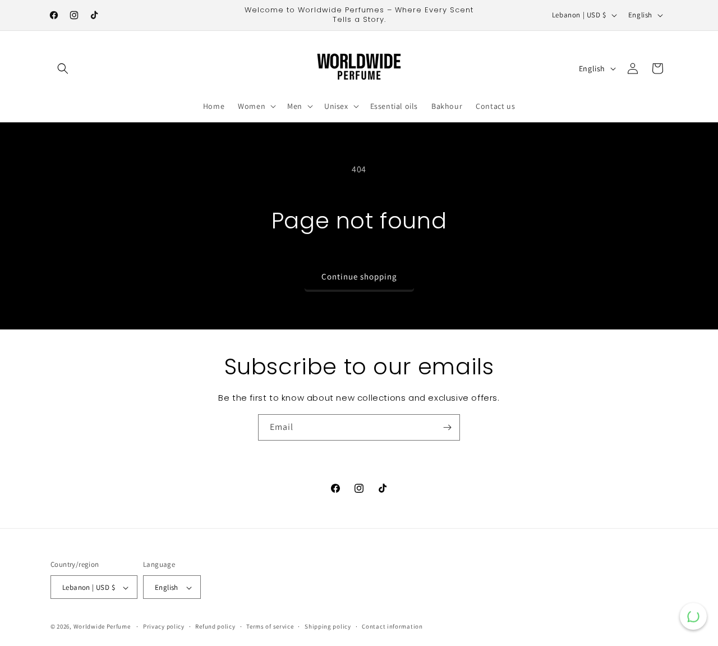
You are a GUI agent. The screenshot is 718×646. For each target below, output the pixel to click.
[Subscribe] (447, 427)
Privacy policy (164, 626)
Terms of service (269, 626)
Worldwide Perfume (102, 627)
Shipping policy (328, 626)
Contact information (392, 626)
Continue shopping (359, 276)
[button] (62, 68)
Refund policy (215, 626)
